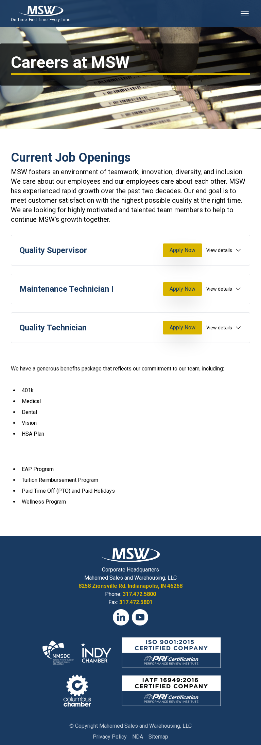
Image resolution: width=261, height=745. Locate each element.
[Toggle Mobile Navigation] (244, 13)
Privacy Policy (110, 736)
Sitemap (158, 736)
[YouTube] (140, 617)
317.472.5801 (136, 602)
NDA (137, 736)
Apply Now (182, 250)
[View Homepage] (41, 11)
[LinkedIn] (121, 617)
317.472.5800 (139, 594)
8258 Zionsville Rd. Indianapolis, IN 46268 (130, 586)
